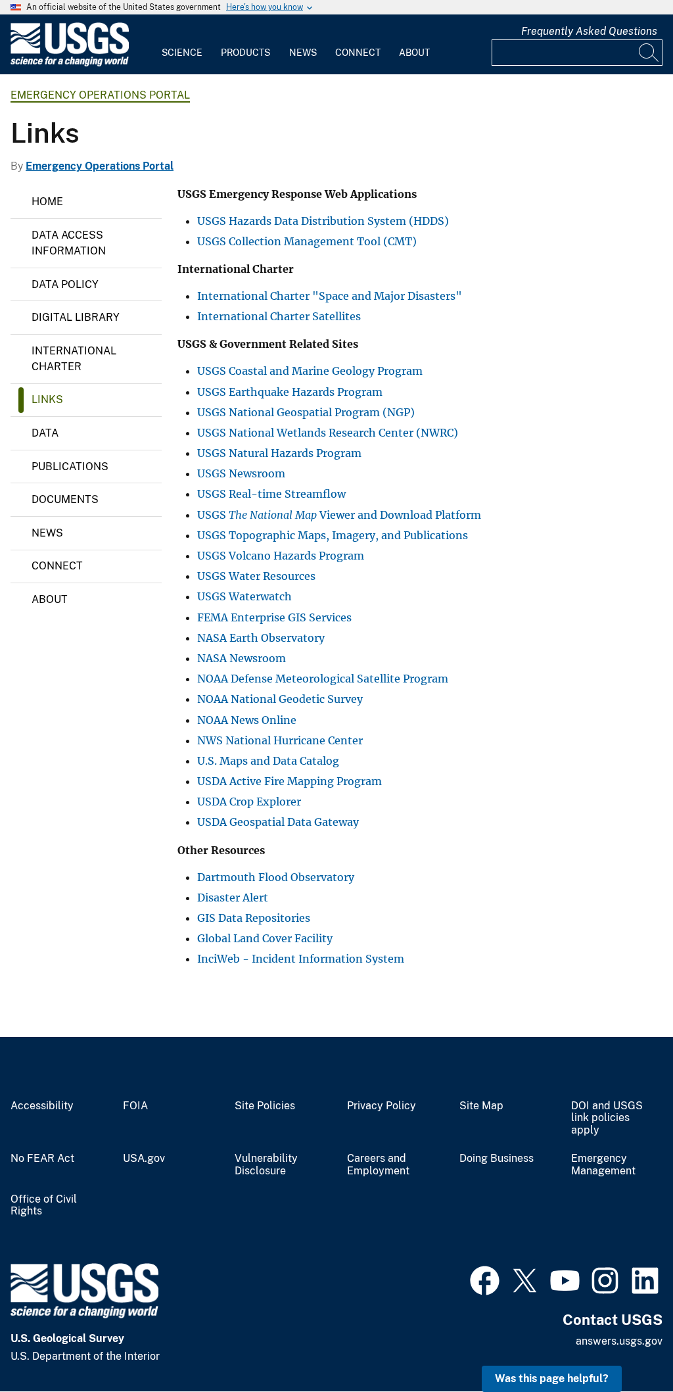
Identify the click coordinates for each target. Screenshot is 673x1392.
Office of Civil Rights (44, 1205)
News (303, 52)
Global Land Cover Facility (265, 938)
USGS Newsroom (241, 473)
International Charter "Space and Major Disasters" (329, 295)
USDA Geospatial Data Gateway (278, 821)
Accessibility (42, 1106)
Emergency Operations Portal (100, 95)
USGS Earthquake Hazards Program (290, 391)
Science (182, 52)
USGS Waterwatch (244, 596)
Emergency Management (603, 1165)
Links (47, 399)
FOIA (135, 1106)
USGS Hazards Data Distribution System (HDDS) (323, 221)
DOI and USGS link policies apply (607, 1118)
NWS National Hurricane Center (280, 740)
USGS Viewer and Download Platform (339, 514)
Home (47, 201)
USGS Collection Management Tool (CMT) (307, 241)
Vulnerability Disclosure (266, 1165)
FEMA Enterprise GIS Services (274, 617)
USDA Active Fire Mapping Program (289, 781)
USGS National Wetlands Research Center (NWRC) (327, 432)
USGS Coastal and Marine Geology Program (310, 370)
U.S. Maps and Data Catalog (268, 760)
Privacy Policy (381, 1106)
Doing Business (496, 1158)
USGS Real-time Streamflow (271, 493)
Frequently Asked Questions (589, 31)
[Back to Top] (625, 1344)
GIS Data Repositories (253, 917)
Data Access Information (69, 243)
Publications (70, 466)
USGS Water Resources (256, 576)
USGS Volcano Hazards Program (280, 555)
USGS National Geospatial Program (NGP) (306, 412)
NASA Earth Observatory (261, 637)
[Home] (70, 63)
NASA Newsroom (241, 658)
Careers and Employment (378, 1165)
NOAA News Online (246, 720)
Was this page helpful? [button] (552, 1378)
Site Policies (265, 1106)
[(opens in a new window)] (484, 1279)
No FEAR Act (42, 1158)
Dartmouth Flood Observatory (275, 877)
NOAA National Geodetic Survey (280, 699)
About (414, 52)
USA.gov (144, 1158)
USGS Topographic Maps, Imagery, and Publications (332, 535)
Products (245, 52)
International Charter (74, 359)
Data (45, 433)
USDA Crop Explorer (249, 801)
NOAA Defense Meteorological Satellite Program (322, 678)
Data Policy (65, 284)
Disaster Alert (232, 897)
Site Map (481, 1106)
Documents (65, 499)
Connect (358, 52)
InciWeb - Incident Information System (300, 958)
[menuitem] (182, 44)
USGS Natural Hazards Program (279, 453)
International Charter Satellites (279, 316)
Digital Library (76, 317)
